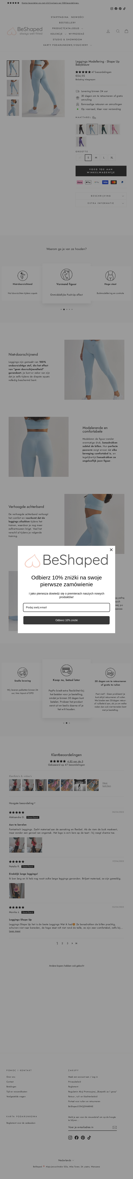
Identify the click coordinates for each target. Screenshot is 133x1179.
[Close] (111, 550)
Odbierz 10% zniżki (66, 620)
